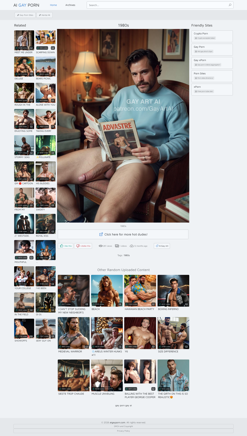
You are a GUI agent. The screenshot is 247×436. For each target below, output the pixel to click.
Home (53, 4)
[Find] (230, 5)
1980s (127, 255)
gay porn (120, 405)
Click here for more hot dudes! (126, 234)
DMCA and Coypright (123, 426)
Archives (70, 4)
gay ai (128, 405)
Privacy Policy (123, 431)
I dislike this (85, 246)
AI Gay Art (163, 246)
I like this (68, 246)
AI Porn (26, 4)
